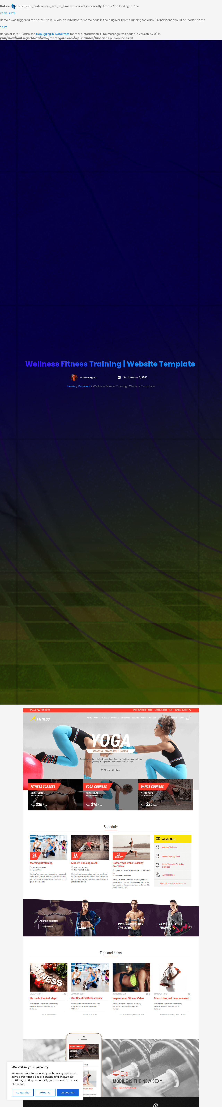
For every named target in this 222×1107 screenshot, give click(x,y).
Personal (84, 386)
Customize (22, 1092)
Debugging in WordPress (52, 34)
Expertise (131, 7)
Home (71, 386)
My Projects (110, 7)
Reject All (45, 1092)
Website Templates (182, 7)
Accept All (67, 1092)
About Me (89, 7)
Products (152, 7)
